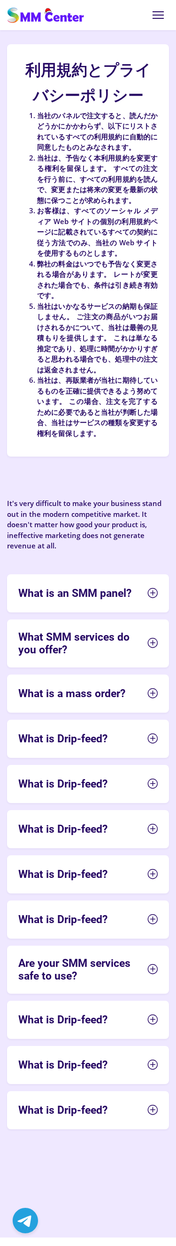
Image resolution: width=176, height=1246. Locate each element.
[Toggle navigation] (158, 15)
